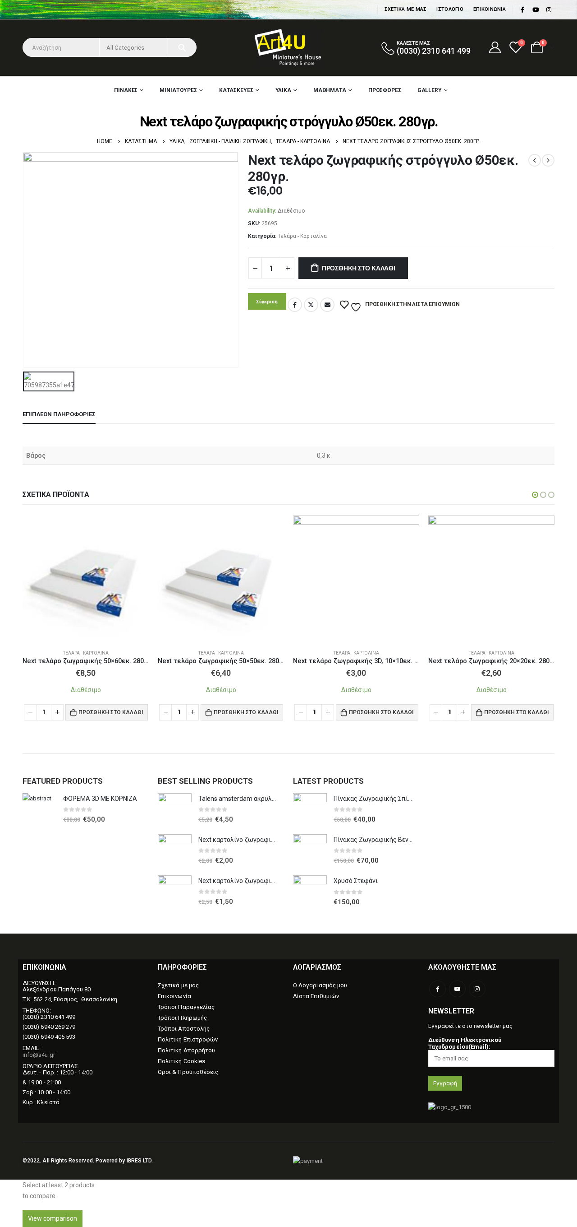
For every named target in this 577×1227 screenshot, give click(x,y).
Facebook (295, 304)
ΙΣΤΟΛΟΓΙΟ (449, 9)
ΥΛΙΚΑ (283, 90)
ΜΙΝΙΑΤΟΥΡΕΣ (178, 90)
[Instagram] (548, 9)
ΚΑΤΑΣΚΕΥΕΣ (236, 90)
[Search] (182, 47)
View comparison (52, 1218)
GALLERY (429, 90)
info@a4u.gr (39, 1054)
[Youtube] (535, 9)
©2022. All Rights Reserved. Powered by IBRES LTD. (88, 1160)
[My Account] (495, 47)
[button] (535, 494)
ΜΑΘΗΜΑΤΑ (329, 90)
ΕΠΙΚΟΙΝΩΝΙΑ (489, 9)
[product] (86, 579)
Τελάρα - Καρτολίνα (302, 236)
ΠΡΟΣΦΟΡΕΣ (384, 90)
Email (327, 304)
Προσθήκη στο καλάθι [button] (110, 712)
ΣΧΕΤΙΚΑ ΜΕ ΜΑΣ (406, 9)
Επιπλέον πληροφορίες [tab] (59, 414)
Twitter (311, 304)
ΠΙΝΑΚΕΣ (125, 90)
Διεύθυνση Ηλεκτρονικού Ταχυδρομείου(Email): (464, 1043)
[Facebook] (522, 9)
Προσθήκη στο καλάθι (358, 268)
